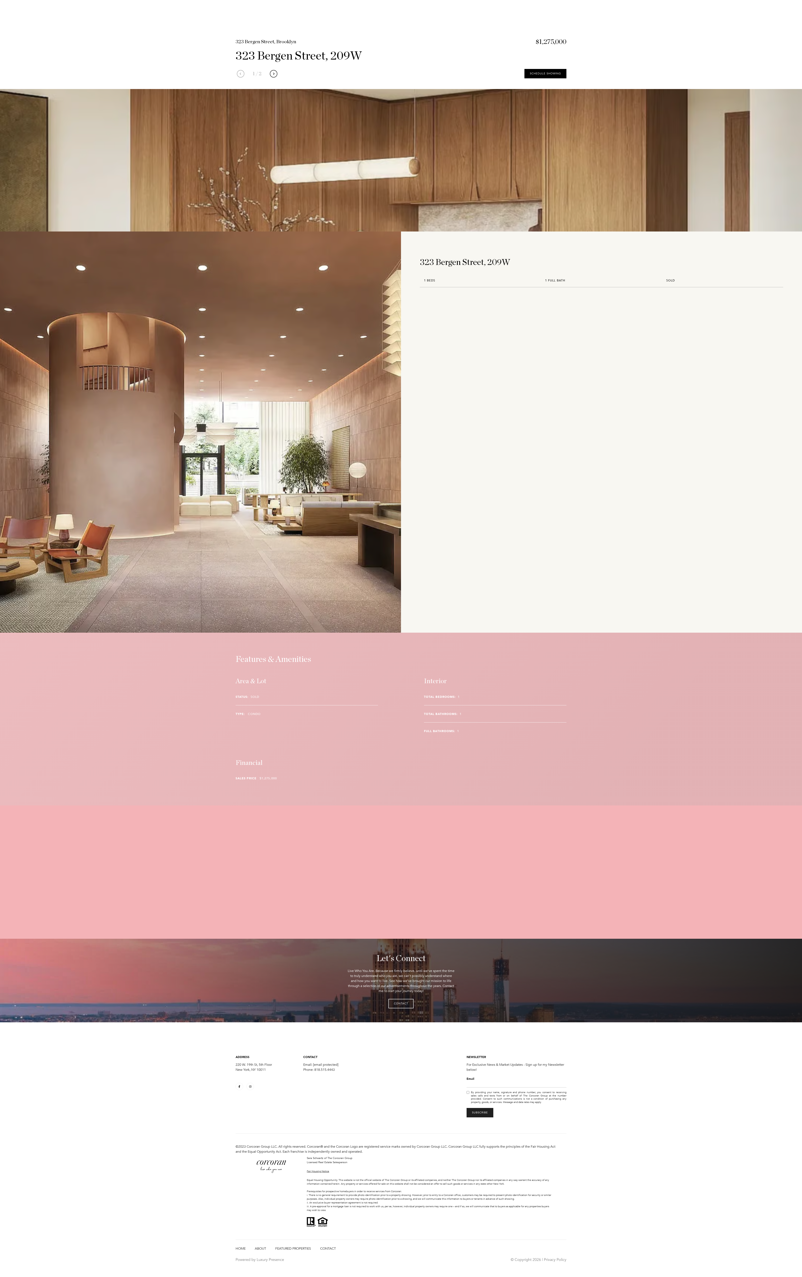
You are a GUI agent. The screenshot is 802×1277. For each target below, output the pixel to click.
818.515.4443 (324, 1070)
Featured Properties (293, 1248)
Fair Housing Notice (318, 1171)
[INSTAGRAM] (250, 1086)
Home (241, 1248)
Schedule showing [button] (545, 73)
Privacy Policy (555, 1259)
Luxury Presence (270, 1259)
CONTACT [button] (401, 1003)
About (260, 1248)
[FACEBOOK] (239, 1086)
